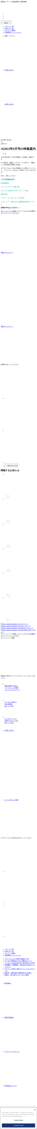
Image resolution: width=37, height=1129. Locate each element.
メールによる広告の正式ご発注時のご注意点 (20, 963)
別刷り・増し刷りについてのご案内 (17, 975)
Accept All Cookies (18, 1125)
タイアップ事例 (10, 30)
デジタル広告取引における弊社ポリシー (18, 961)
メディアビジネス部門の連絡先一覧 (17, 959)
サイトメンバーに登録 (8, 211)
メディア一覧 (9, 26)
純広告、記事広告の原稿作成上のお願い (18, 973)
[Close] (35, 1110)
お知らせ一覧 (9, 28)
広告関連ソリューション (13, 32)
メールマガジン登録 (11, 800)
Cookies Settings (18, 1120)
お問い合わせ (9, 730)
